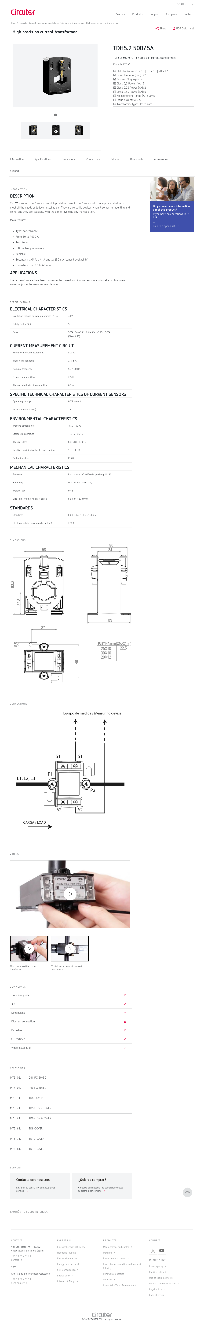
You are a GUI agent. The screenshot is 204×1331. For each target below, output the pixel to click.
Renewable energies (114, 1274)
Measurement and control (116, 1247)
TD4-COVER (36, 1098)
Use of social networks (161, 1278)
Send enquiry (18, 1283)
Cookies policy (156, 1272)
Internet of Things (66, 1281)
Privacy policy (156, 1266)
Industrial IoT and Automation (118, 1285)
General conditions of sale (163, 1283)
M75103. (15, 1088)
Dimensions (68, 159)
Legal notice (155, 1289)
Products (137, 14)
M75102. (15, 1077)
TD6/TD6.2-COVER (40, 1118)
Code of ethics (156, 1295)
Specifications (43, 159)
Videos (115, 159)
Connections (93, 159)
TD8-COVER (36, 1128)
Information (17, 159)
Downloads (136, 159)
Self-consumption (66, 1270)
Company (171, 14)
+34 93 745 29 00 (21, 1256)
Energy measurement (68, 1264)
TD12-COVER (36, 1149)
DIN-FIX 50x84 (37, 1088)
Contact (188, 14)
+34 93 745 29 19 (21, 1279)
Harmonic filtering (66, 1253)
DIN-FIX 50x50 (37, 1077)
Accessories (161, 159)
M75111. (15, 1098)
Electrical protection (68, 1258)
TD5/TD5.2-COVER (40, 1108)
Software (108, 1280)
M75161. (15, 1128)
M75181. (15, 1149)
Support (154, 14)
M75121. (15, 1108)
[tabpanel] (32, 130)
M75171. (15, 1138)
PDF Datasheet (184, 28)
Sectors (120, 14)
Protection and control (115, 1258)
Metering (108, 1253)
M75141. (15, 1118)
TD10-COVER (36, 1138)
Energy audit (64, 1276)
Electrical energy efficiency (71, 1247)
